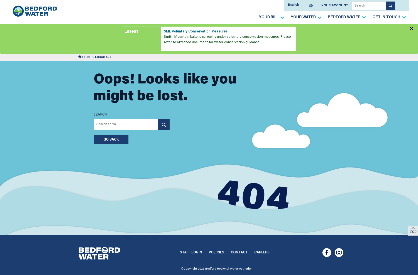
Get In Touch (386, 17)
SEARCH (100, 114)
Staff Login (191, 252)
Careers (262, 252)
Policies (216, 252)
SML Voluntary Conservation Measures (196, 31)
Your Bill (269, 17)
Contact (239, 252)
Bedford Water (344, 17)
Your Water (303, 17)
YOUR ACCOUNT (334, 5)
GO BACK (111, 139)
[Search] (390, 6)
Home (86, 57)
